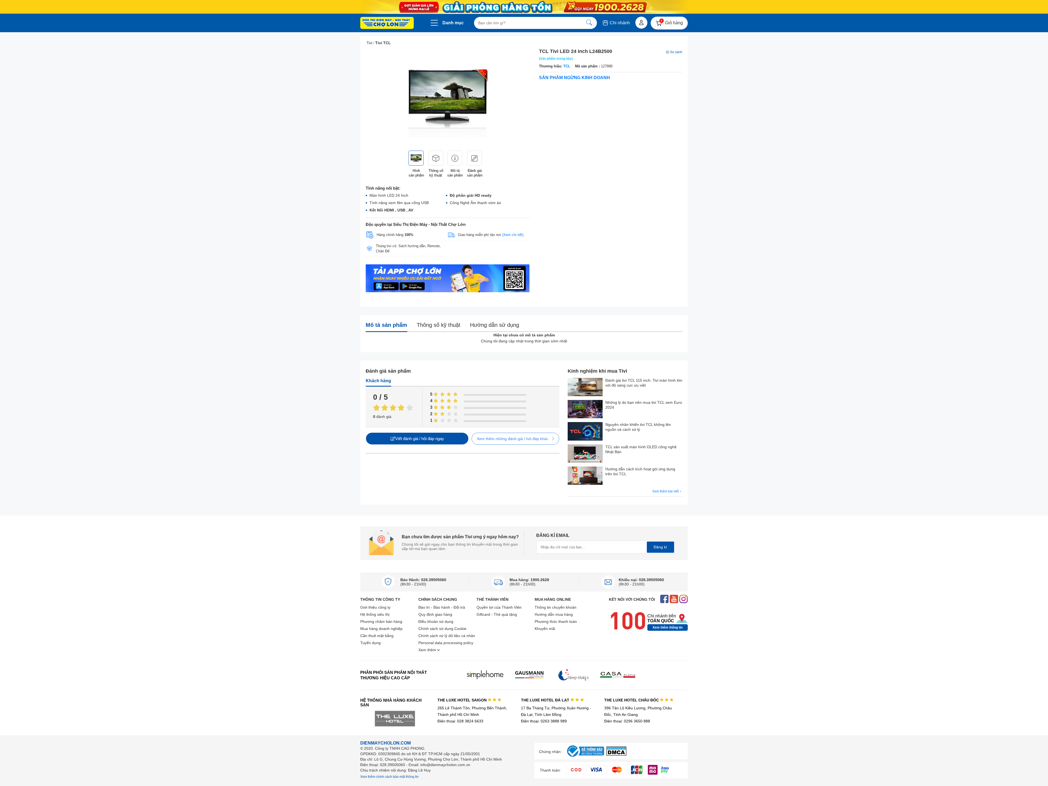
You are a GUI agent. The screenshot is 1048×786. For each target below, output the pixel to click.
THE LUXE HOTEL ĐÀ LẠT (545, 700)
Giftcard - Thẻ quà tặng (497, 614)
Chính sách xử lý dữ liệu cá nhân (446, 635)
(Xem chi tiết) (512, 235)
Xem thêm (427, 650)
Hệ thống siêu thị (374, 614)
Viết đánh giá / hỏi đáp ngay (419, 438)
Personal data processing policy (445, 643)
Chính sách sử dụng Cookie (442, 628)
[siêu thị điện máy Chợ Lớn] (387, 23)
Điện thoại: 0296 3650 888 (627, 721)
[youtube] (674, 599)
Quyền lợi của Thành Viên (499, 607)
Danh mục (453, 22)
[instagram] (683, 599)
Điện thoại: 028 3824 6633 (460, 721)
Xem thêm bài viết (666, 491)
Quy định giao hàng (435, 614)
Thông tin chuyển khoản (555, 607)
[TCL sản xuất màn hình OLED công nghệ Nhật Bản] (585, 454)
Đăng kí (660, 547)
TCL (566, 66)
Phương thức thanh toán (556, 621)
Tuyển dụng (370, 643)
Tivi (369, 43)
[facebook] (664, 599)
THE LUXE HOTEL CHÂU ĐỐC (632, 700)
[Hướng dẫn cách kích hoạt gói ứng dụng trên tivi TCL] (585, 476)
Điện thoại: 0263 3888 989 (544, 721)
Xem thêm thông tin (668, 627)
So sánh (676, 52)
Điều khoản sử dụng (435, 621)
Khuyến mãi (545, 628)
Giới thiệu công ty (375, 607)
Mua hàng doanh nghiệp (381, 628)
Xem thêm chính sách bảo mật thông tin (389, 777)
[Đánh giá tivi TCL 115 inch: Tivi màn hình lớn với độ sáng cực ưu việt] (585, 387)
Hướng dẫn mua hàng (554, 614)
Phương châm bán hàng (381, 621)
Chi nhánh (619, 22)
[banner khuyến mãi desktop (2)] (524, 7)
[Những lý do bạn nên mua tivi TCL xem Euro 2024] (585, 409)
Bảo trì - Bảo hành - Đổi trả (441, 607)
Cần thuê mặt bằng (377, 635)
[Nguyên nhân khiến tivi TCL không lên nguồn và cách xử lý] (585, 431)
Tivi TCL (383, 43)
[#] (585, 757)
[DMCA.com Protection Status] (616, 754)
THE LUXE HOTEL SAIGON (462, 700)
